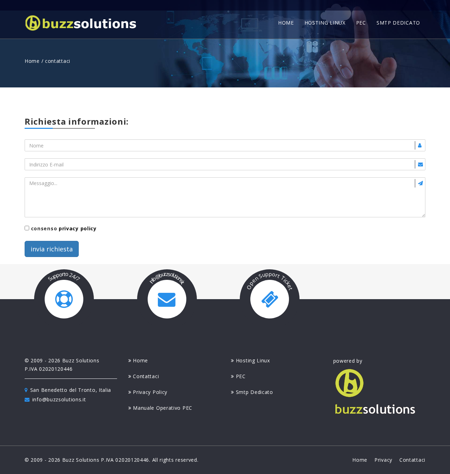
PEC (241, 376)
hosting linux (325, 22)
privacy (383, 459)
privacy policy (78, 228)
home (286, 22)
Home (32, 61)
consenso (63, 228)
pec (361, 22)
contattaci (146, 376)
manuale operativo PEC (162, 407)
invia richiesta (52, 249)
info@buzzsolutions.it (59, 399)
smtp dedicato (398, 22)
